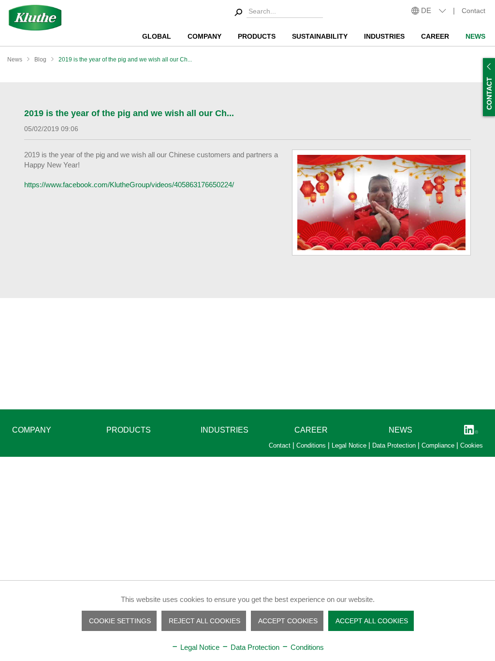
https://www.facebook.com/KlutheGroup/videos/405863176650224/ (129, 184)
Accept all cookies (371, 621)
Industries (224, 430)
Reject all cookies (204, 621)
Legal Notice (350, 445)
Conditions (312, 445)
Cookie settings (120, 621)
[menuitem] (277, 13)
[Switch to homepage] (35, 17)
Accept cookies (288, 621)
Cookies (471, 445)
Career (311, 430)
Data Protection (395, 445)
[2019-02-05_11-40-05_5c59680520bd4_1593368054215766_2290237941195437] (381, 202)
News (400, 430)
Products (128, 430)
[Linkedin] (471, 430)
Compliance (439, 445)
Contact (473, 11)
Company (31, 430)
